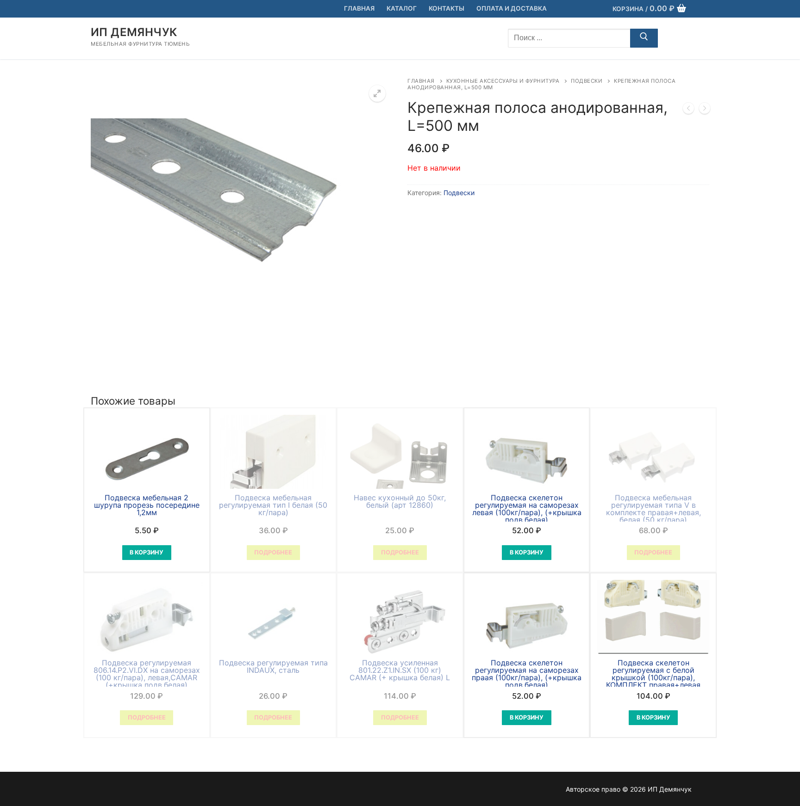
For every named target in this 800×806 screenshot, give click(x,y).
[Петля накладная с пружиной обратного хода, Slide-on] (688, 110)
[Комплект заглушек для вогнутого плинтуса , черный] (704, 110)
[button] (377, 93)
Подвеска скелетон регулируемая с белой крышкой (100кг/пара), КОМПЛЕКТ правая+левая (653, 673)
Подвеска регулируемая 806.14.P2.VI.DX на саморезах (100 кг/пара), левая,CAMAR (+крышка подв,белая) (147, 673)
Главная (421, 81)
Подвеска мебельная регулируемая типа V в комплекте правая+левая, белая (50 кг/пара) (653, 508)
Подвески (586, 81)
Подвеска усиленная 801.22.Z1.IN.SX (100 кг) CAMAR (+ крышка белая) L (400, 670)
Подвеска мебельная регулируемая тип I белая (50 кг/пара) (273, 505)
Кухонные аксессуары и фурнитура (503, 81)
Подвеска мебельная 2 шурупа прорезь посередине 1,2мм (147, 505)
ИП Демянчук (134, 32)
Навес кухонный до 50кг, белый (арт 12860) (400, 501)
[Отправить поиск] (644, 38)
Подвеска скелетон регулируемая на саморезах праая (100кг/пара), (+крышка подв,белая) (526, 673)
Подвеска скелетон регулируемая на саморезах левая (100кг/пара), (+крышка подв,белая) (526, 508)
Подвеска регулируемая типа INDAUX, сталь (273, 666)
